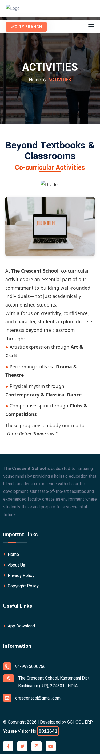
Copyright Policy (23, 585)
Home (35, 79)
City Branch (28, 27)
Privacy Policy (20, 575)
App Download (21, 626)
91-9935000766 (30, 666)
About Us (16, 565)
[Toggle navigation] (91, 26)
